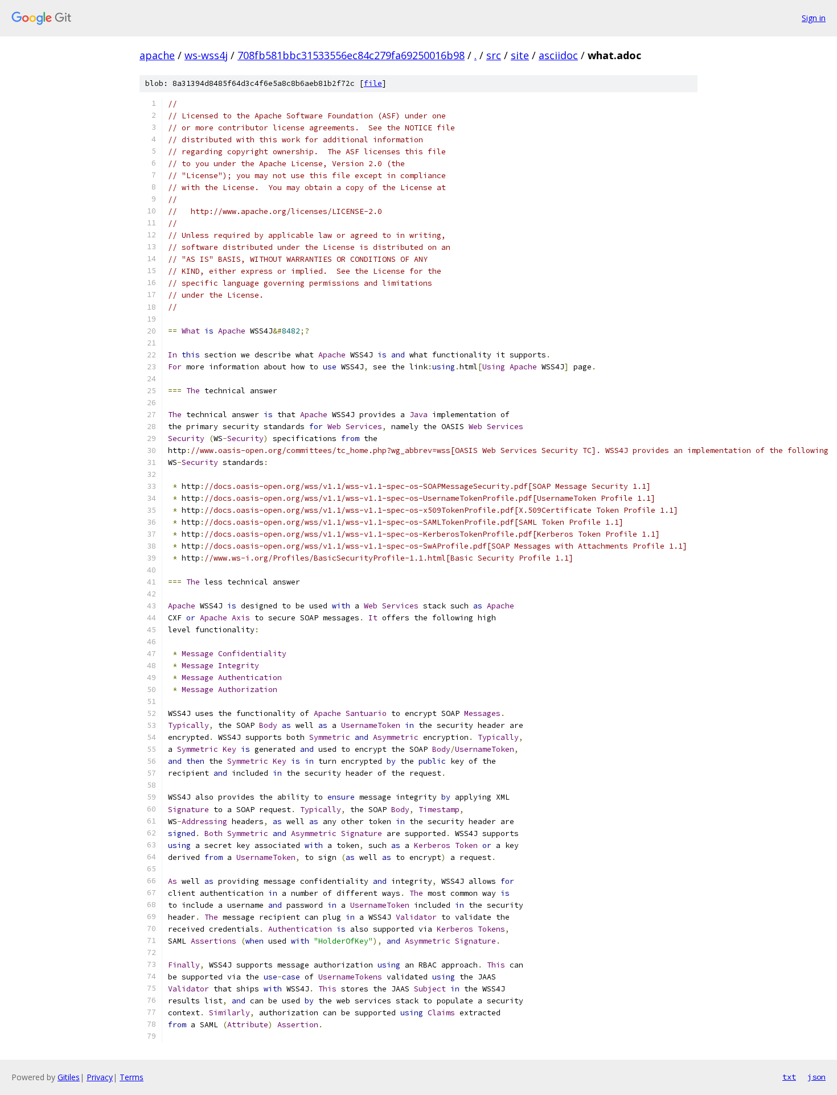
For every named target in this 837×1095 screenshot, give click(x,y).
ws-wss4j (206, 55)
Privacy (100, 1077)
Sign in (814, 18)
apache (157, 55)
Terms (131, 1077)
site (520, 55)
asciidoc (558, 55)
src (493, 55)
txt (789, 1077)
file (373, 83)
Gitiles (69, 1077)
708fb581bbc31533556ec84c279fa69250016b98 (351, 55)
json (816, 1077)
